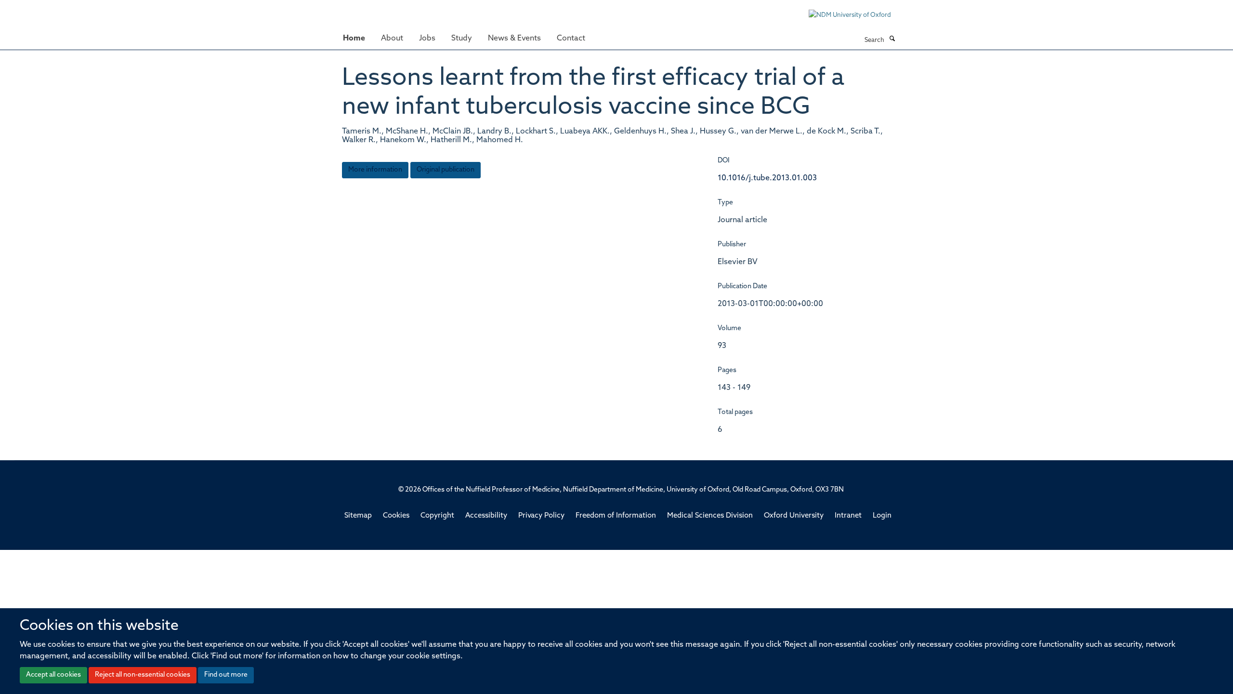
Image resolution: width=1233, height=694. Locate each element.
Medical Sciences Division (710, 516)
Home (354, 38)
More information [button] (375, 170)
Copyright (437, 516)
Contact (571, 38)
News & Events (514, 38)
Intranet (848, 516)
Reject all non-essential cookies (142, 675)
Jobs (427, 38)
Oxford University (794, 516)
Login (882, 516)
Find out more (226, 675)
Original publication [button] (445, 170)
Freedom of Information (616, 516)
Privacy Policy (541, 516)
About (392, 38)
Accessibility (486, 516)
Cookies (396, 516)
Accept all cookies (53, 675)
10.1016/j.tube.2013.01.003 (767, 178)
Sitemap (358, 516)
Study (461, 38)
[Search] (892, 39)
